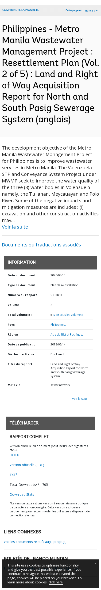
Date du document (21, 275)
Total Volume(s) (19, 315)
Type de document (21, 285)
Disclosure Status (21, 354)
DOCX (14, 455)
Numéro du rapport (22, 295)
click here (56, 582)
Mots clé (14, 385)
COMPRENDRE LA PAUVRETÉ (20, 10)
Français (90, 10)
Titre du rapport (20, 364)
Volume (13, 305)
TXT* (14, 474)
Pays (11, 325)
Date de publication (22, 344)
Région (13, 335)
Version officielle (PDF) (27, 465)
